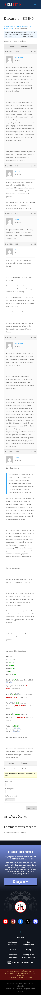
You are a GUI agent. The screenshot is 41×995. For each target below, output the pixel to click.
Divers (11, 28)
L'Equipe (29, 950)
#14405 (33, 214)
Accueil (6, 26)
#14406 (33, 244)
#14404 (33, 166)
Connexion (10, 800)
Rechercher (31, 808)
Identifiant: (8, 782)
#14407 (33, 337)
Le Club (12, 950)
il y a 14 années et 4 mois (25, 36)
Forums (12, 26)
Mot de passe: (9, 789)
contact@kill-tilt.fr (23, 962)
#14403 (33, 51)
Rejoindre (21, 881)
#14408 (33, 452)
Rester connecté (12, 796)
